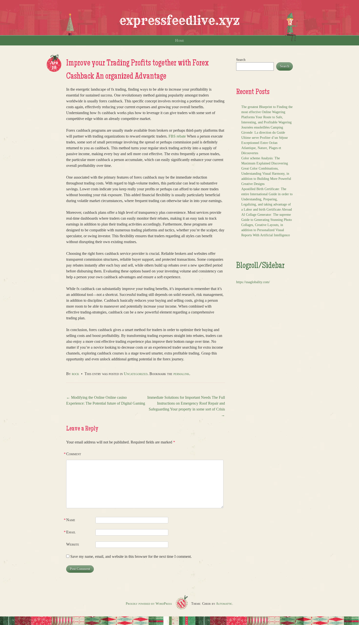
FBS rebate (177, 136)
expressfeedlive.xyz (179, 20)
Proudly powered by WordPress (149, 603)
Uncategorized (136, 374)
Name (70, 520)
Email (71, 532)
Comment (73, 454)
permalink (181, 374)
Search (240, 60)
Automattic (224, 603)
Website (72, 544)
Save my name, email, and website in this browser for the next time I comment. (131, 556)
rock (75, 374)
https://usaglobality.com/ (253, 282)
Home (179, 40)
